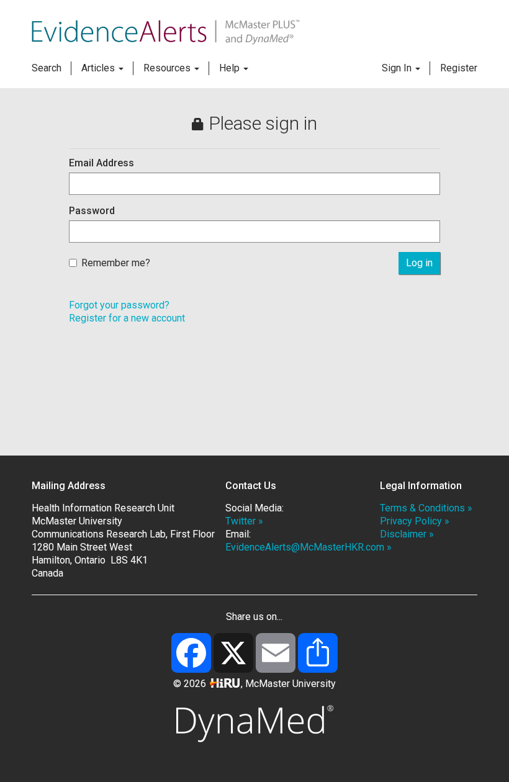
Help (230, 68)
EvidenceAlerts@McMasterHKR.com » (308, 547)
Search (46, 68)
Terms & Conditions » (426, 508)
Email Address (101, 163)
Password (92, 211)
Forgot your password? (119, 305)
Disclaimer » (407, 534)
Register (458, 68)
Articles (99, 68)
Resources (168, 68)
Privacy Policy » (414, 521)
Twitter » (244, 521)
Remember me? (115, 263)
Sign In (398, 68)
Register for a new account (127, 318)
